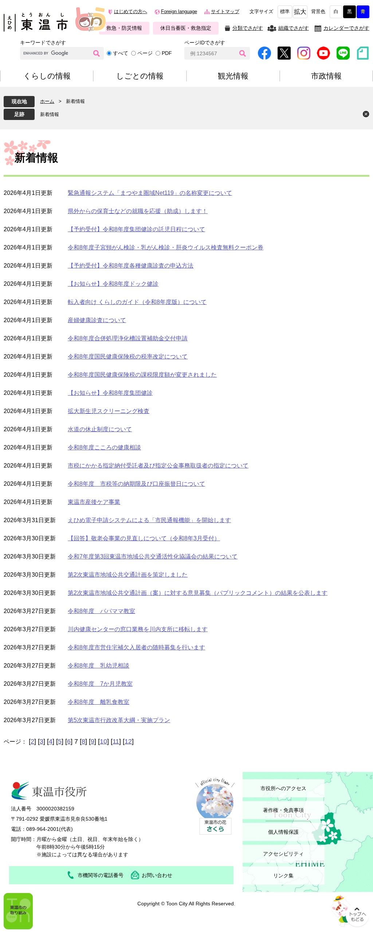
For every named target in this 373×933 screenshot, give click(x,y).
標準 (285, 11)
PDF (167, 53)
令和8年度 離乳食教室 (98, 702)
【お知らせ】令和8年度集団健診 (110, 393)
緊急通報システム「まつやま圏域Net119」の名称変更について (150, 193)
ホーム (47, 101)
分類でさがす (247, 28)
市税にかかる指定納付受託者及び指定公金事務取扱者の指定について (158, 466)
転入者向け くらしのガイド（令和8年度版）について (137, 302)
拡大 (300, 11)
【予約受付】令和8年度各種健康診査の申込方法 (130, 266)
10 (103, 741)
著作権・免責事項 (283, 810)
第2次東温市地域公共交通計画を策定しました (128, 575)
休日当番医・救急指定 (185, 28)
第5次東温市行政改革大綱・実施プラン (119, 720)
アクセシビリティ (283, 854)
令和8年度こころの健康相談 (104, 447)
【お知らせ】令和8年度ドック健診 (113, 284)
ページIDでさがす (204, 42)
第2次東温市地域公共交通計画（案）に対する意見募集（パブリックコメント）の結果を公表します (197, 593)
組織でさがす (293, 28)
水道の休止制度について (100, 429)
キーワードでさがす (43, 42)
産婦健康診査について (97, 320)
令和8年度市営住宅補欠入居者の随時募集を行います (136, 647)
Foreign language (179, 11)
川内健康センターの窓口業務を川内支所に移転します (138, 629)
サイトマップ (225, 11)
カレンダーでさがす (346, 28)
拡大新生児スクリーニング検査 (108, 411)
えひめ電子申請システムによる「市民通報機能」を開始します (149, 520)
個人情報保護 (283, 832)
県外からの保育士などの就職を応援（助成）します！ (138, 211)
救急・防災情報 (124, 28)
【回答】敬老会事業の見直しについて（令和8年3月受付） (144, 538)
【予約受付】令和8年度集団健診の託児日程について (136, 229)
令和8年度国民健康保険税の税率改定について (128, 356)
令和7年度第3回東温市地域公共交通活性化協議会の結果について (152, 556)
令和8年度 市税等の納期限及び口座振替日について (136, 484)
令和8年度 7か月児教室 (100, 684)
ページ (145, 53)
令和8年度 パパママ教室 (101, 611)
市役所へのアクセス (283, 788)
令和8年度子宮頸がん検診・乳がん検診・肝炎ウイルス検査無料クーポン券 (165, 247)
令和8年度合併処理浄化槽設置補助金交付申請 (128, 338)
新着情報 (49, 114)
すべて (120, 53)
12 (128, 741)
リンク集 (283, 875)
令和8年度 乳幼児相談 (98, 665)
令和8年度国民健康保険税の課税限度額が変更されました (142, 375)
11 (116, 741)
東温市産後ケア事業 (94, 502)
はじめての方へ (130, 11)
